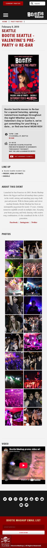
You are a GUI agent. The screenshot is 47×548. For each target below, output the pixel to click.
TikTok (26, 499)
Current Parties (13, 3)
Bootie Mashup (35, 15)
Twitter (34, 222)
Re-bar (11, 138)
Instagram (15, 499)
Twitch (21, 499)
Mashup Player (5, 545)
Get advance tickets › (24, 156)
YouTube (31, 499)
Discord (21, 505)
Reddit (42, 499)
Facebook (10, 499)
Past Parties (16, 22)
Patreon (26, 505)
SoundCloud (37, 499)
